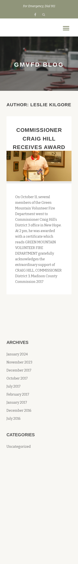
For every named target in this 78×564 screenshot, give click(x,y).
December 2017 (18, 370)
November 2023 (19, 362)
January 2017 (16, 402)
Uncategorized (18, 447)
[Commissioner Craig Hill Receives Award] (39, 166)
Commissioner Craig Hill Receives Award (39, 138)
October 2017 (17, 378)
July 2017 (13, 386)
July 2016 (13, 418)
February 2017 (17, 394)
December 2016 (18, 410)
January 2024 (17, 354)
